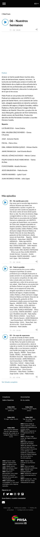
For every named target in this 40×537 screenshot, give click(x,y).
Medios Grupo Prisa (20, 523)
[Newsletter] (20, 502)
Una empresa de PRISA (20, 518)
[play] (5, 22)
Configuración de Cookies (25, 510)
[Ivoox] (26, 494)
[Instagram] (15, 494)
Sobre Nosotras (8, 400)
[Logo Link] (20, 3)
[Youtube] (11, 494)
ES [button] (35, 4)
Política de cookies (20, 508)
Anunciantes (25, 397)
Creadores (6, 397)
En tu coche (25, 400)
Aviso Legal (7, 508)
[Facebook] (4, 494)
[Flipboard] (22, 494)
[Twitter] (7, 494)
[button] (4, 3)
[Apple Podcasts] (19, 494)
